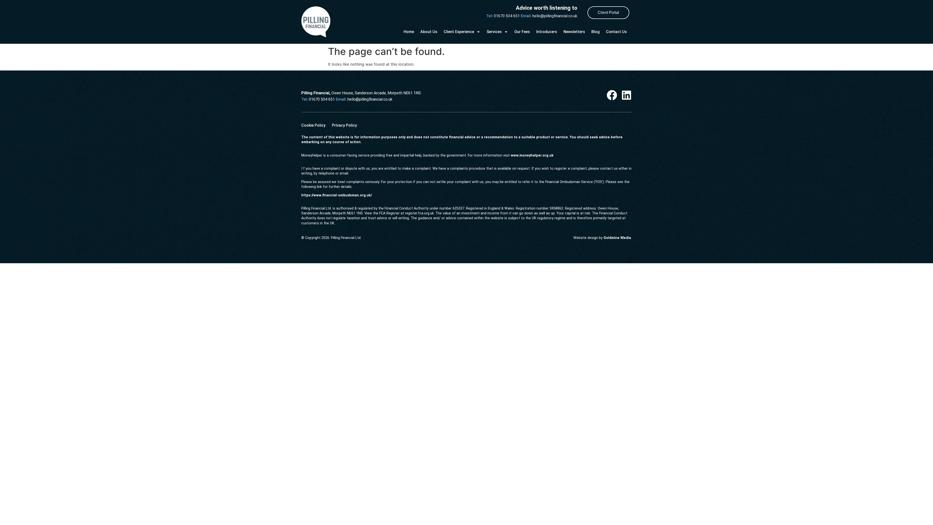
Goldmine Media (617, 238)
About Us (428, 31)
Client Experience (459, 31)
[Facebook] (612, 95)
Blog (595, 31)
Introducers (546, 31)
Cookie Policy (313, 125)
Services (494, 31)
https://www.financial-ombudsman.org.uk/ (336, 195)
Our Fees (522, 31)
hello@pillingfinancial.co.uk (554, 16)
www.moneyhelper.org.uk (532, 155)
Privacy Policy (344, 125)
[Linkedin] (626, 95)
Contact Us (616, 31)
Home (409, 31)
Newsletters (574, 31)
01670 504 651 (507, 16)
